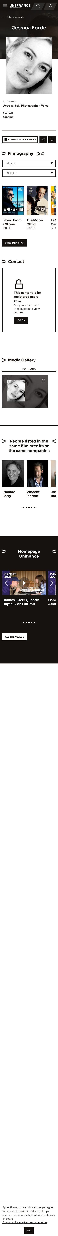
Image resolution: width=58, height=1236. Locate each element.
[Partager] (43, 139)
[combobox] (29, 163)
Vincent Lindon (33, 494)
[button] (43, 380)
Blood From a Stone (12, 222)
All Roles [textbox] (11, 173)
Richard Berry (8, 494)
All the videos (14, 636)
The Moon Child (35, 222)
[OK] (29, 1230)
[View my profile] (50, 6)
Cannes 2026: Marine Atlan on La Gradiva (19, 602)
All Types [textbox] (11, 163)
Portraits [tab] (29, 368)
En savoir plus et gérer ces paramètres (24, 1222)
